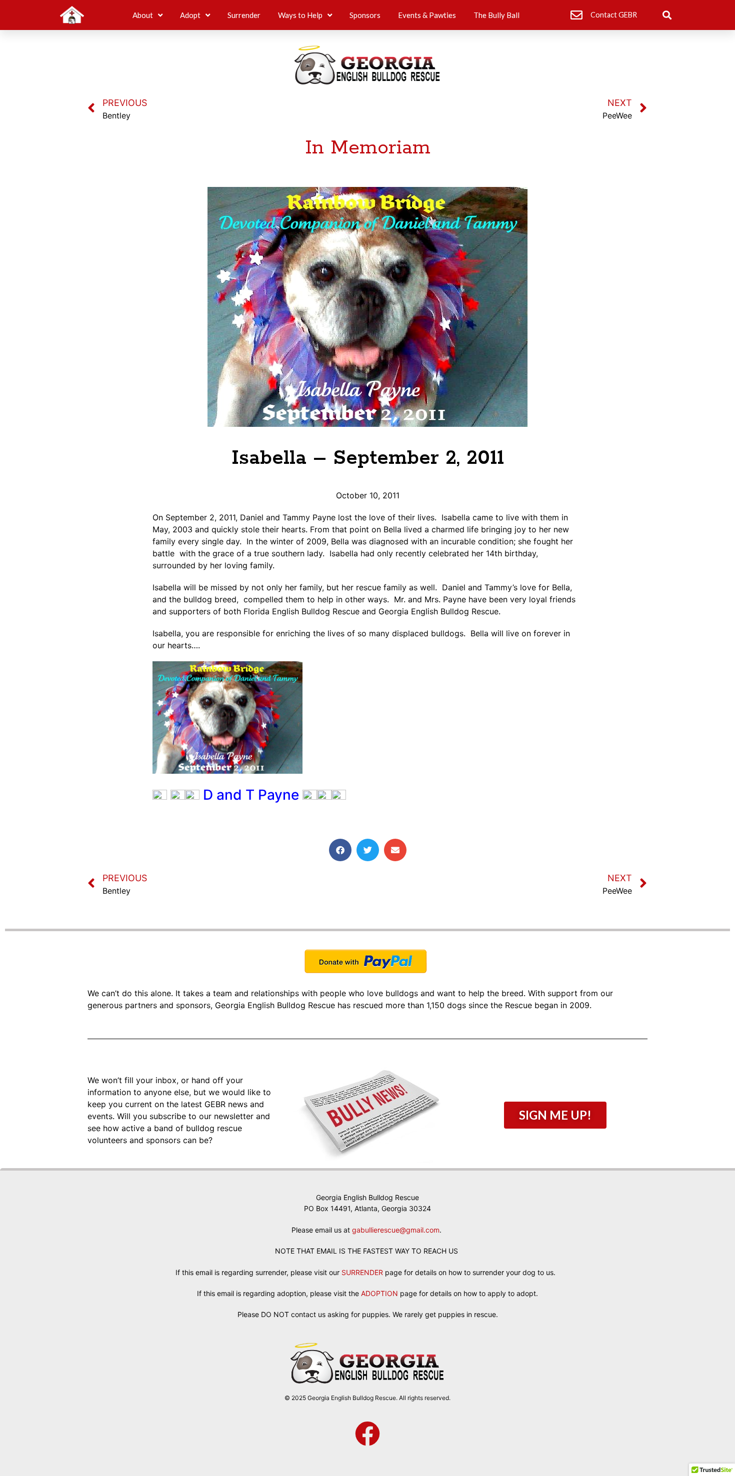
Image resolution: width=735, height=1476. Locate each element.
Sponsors (365, 14)
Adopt (190, 14)
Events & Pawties (427, 14)
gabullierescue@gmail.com (396, 1230)
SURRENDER (362, 1272)
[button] (666, 15)
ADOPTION (379, 1293)
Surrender (244, 14)
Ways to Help (300, 14)
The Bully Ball (497, 14)
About (142, 14)
